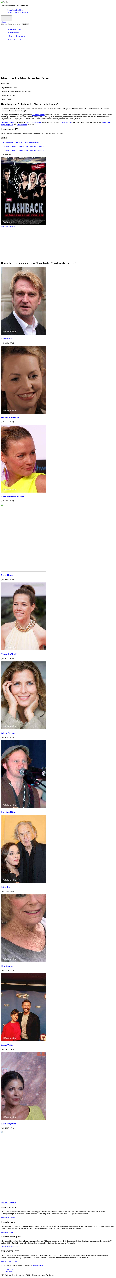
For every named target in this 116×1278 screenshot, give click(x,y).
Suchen (25, 24)
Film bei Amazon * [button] (8, 227)
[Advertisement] (58, 58)
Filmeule (4, 22)
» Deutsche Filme (7, 1232)
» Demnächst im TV (8, 1217)
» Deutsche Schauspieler (9, 1247)
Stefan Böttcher (37, 1265)
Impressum (9, 1269)
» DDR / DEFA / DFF (9, 1261)
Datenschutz (9, 1271)
